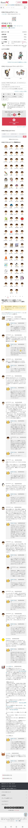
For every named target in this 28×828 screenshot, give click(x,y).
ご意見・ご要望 (20, 807)
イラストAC (4, 14)
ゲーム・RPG (7, 78)
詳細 (16, 820)
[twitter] (5, 808)
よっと (7, 753)
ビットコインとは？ (21, 126)
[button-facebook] (8, 808)
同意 (19, 820)
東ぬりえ (11, 234)
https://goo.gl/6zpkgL (14, 709)
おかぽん (11, 155)
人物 (20, 78)
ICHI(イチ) (13, 323)
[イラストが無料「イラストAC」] (5, 2)
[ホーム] (5, 826)
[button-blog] (13, 808)
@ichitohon (5, 27)
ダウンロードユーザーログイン (15, 312)
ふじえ (6, 266)
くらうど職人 (8, 666)
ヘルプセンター (21, 307)
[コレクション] (16, 826)
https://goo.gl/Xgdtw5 (13, 701)
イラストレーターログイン (7, 314)
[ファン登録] (11, 826)
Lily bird (7, 638)
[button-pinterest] (10, 808)
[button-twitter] (5, 808)
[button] (19, 2)
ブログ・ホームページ (18, 25)
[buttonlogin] (3, 7)
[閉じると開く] (1, 821)
